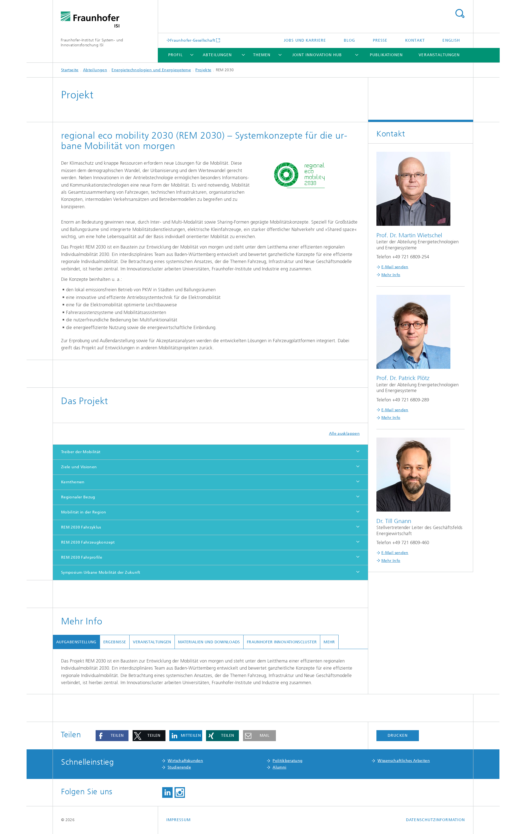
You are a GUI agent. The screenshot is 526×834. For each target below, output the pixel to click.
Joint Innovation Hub (317, 55)
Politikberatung (287, 760)
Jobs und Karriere (305, 40)
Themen (261, 55)
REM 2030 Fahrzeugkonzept (88, 542)
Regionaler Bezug (78, 497)
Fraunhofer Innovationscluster (282, 642)
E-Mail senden (394, 267)
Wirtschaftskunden (185, 760)
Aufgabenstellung (76, 642)
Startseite (70, 70)
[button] (112, 735)
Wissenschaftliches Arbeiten (404, 760)
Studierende (179, 767)
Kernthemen (73, 482)
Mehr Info (390, 275)
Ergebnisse (114, 642)
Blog (349, 40)
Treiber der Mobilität (81, 452)
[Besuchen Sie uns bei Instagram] (180, 792)
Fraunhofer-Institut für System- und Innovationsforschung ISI (92, 42)
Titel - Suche (459, 13)
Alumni (279, 767)
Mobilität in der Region (83, 512)
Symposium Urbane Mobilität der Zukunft (100, 572)
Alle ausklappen (344, 433)
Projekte (203, 70)
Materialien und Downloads (209, 642)
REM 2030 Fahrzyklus (81, 527)
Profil (175, 55)
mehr (329, 642)
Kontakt (415, 40)
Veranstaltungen (439, 55)
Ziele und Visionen (79, 467)
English (451, 40)
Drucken (398, 735)
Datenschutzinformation (435, 820)
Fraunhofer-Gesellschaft (192, 40)
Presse (380, 40)
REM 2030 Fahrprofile (81, 557)
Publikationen (386, 55)
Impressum (178, 820)
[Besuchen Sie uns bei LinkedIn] (167, 792)
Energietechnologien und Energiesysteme (151, 70)
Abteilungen (217, 55)
